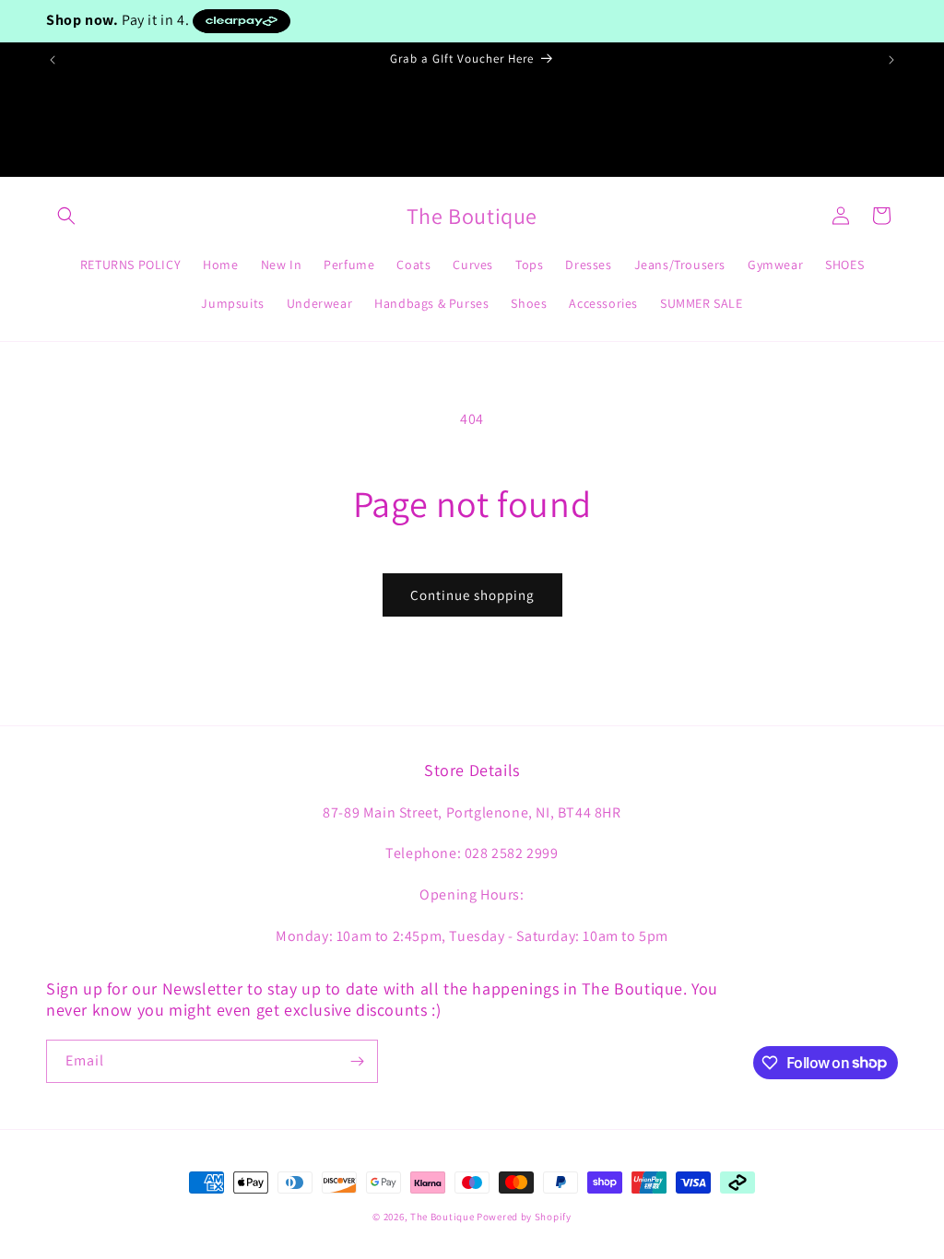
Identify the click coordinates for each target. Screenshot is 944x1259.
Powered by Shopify (524, 1216)
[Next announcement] (891, 59)
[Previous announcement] (52, 59)
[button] (66, 215)
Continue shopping (472, 595)
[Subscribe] (356, 1061)
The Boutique (442, 1216)
